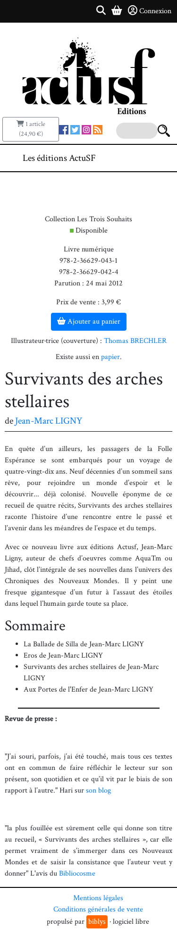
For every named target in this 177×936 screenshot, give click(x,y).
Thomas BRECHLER (135, 341)
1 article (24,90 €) (32, 129)
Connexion (155, 11)
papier (110, 357)
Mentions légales (98, 898)
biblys (97, 922)
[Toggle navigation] (141, 158)
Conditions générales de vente (98, 909)
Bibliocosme (77, 873)
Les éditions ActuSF (59, 158)
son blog (98, 790)
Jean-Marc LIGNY (49, 421)
